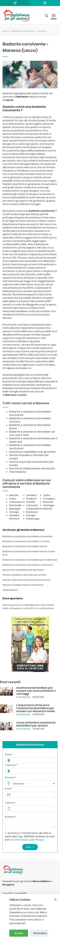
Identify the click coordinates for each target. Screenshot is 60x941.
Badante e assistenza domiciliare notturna (30, 419)
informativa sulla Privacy (29, 839)
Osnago (14, 512)
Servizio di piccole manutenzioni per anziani (31, 463)
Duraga (30, 515)
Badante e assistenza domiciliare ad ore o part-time (32, 433)
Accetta (18, 933)
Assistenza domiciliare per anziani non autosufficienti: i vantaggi (36, 691)
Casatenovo (17, 502)
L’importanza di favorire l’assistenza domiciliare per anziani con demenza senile (35, 708)
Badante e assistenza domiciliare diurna (30, 426)
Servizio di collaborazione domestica (32, 468)
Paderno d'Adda (31, 500)
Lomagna (49, 498)
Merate (13, 495)
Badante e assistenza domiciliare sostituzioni (30, 446)
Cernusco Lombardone (34, 506)
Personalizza (40, 933)
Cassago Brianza (48, 506)
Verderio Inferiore (14, 517)
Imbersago (33, 518)
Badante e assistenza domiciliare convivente (30, 413)
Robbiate (32, 512)
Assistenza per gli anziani (17, 881)
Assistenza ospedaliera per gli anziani (32, 451)
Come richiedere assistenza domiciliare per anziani (35, 724)
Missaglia (14, 508)
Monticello (15, 505)
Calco (12, 498)
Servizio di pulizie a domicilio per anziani (29, 456)
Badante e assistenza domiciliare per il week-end (33, 440)
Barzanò (48, 502)
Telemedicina (17, 472)
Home (5, 31)
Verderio (31, 495)
